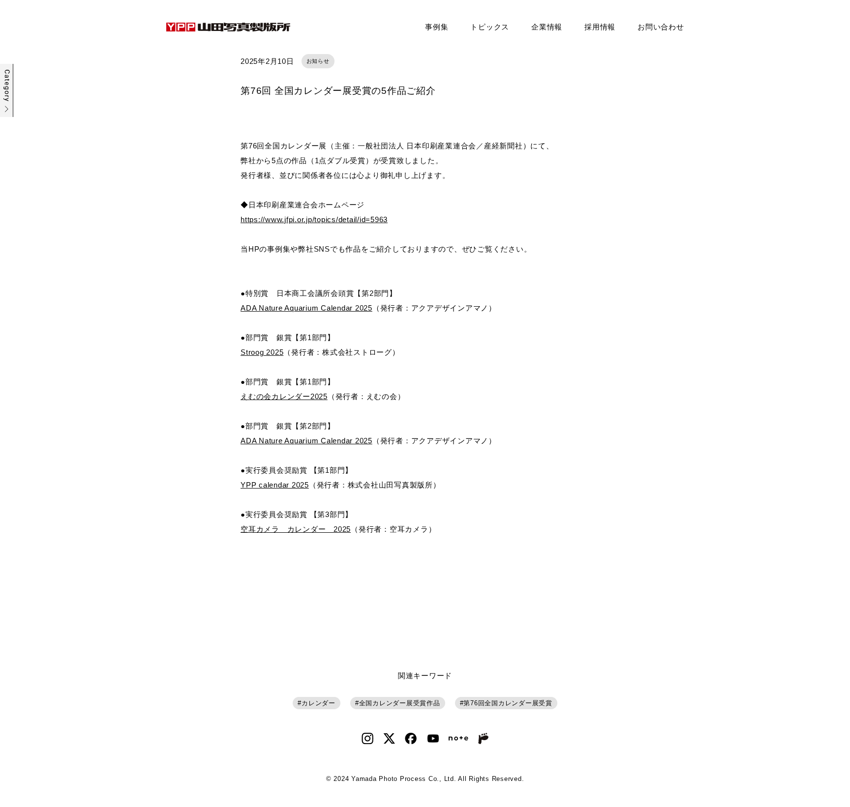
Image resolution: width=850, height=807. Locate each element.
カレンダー (318, 703)
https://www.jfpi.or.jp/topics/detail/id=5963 (314, 219)
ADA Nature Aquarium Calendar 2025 (306, 308)
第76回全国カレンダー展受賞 (507, 703)
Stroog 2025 (262, 352)
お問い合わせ (661, 27)
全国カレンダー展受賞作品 (399, 703)
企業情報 (546, 27)
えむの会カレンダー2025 (284, 396)
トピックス (489, 27)
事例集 (436, 27)
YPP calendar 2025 (275, 485)
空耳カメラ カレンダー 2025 (296, 529)
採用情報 (599, 27)
